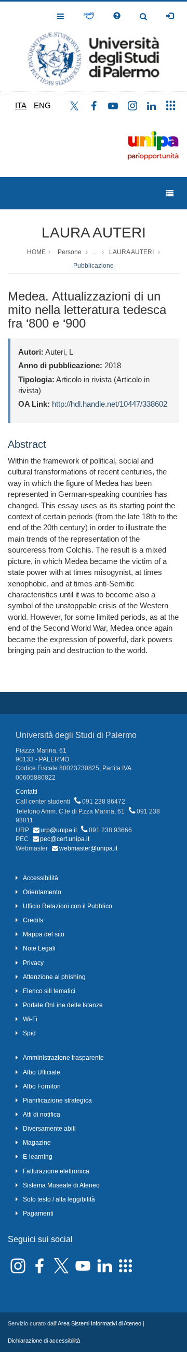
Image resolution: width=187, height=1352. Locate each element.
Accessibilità (40, 878)
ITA (20, 105)
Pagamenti (38, 1213)
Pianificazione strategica (57, 1100)
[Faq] (117, 16)
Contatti (26, 791)
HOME (36, 252)
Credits (33, 920)
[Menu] (169, 193)
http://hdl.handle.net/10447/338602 (109, 403)
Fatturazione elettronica (56, 1171)
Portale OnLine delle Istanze (63, 1005)
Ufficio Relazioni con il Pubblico (67, 906)
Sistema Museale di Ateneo (61, 1185)
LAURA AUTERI (94, 232)
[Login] (170, 16)
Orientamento (42, 892)
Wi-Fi (30, 1019)
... (95, 252)
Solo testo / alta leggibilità (59, 1199)
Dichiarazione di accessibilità (44, 1340)
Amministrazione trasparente (63, 1057)
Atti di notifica (41, 1114)
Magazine (37, 1142)
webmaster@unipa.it (88, 848)
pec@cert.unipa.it (64, 839)
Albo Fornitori (42, 1086)
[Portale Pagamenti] (88, 16)
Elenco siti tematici (49, 991)
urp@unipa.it (59, 830)
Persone (70, 252)
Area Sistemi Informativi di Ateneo (99, 1323)
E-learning (37, 1156)
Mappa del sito (43, 934)
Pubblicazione (93, 265)
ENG (42, 105)
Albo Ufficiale (41, 1072)
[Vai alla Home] (93, 47)
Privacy (33, 963)
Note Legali (39, 948)
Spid (29, 1033)
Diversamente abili (49, 1128)
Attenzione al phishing (54, 977)
